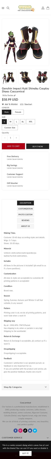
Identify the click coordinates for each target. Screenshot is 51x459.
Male (6, 112)
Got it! (25, 453)
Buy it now (38, 147)
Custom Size (9, 128)
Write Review (7, 95)
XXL (30, 122)
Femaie (18, 112)
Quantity (5, 133)
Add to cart (13, 146)
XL (23, 122)
